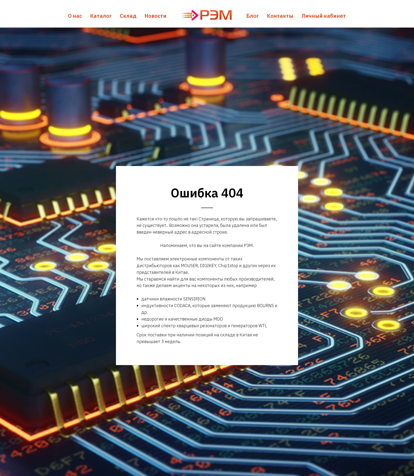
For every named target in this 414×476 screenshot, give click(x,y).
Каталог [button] (101, 15)
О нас (75, 15)
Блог (252, 15)
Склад (128, 15)
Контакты (280, 15)
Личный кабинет (323, 15)
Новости (155, 15)
